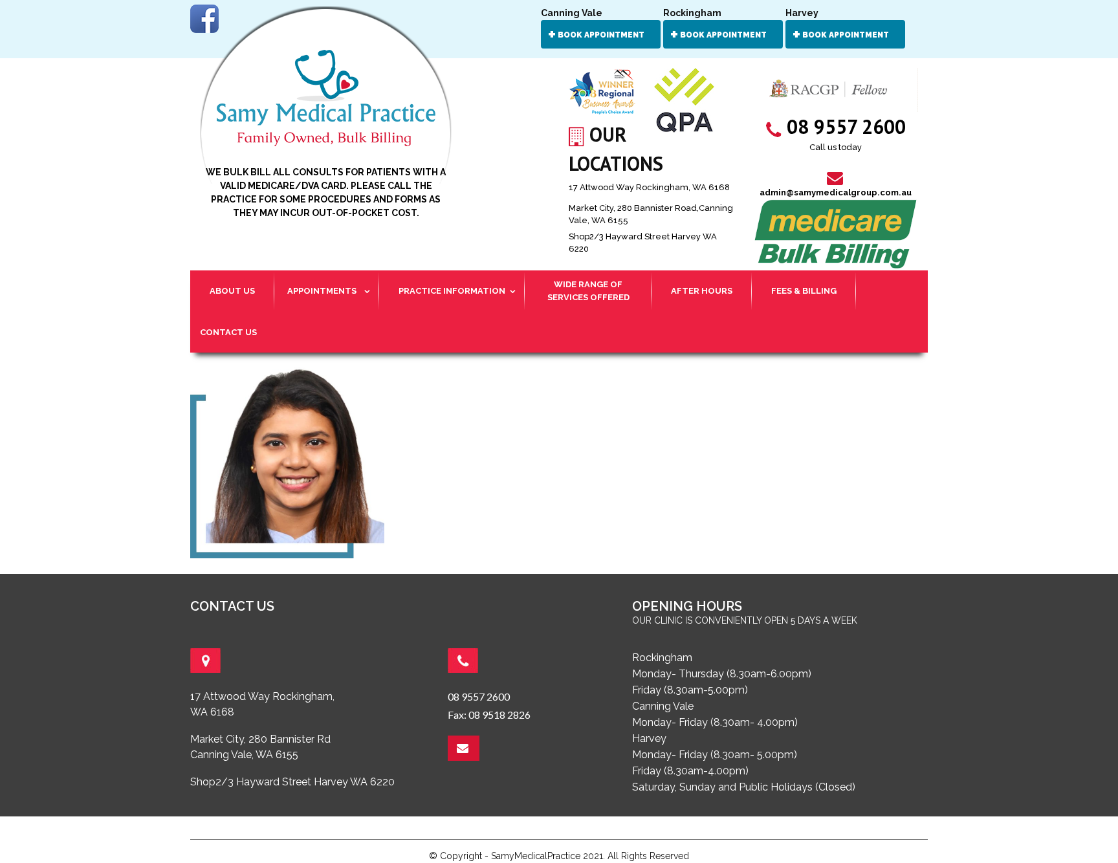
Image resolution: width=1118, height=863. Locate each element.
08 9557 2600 (479, 696)
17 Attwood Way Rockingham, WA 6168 (649, 187)
